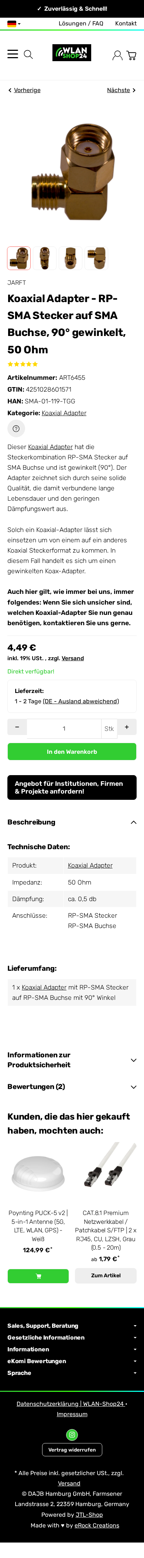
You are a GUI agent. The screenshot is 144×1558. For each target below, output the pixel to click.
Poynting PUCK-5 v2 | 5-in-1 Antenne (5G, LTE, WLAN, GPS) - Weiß (38, 1226)
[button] (18, 258)
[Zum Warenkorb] (131, 55)
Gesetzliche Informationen (46, 1338)
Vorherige (27, 90)
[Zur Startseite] (71, 55)
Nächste (118, 90)
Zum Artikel (106, 1275)
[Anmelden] (117, 55)
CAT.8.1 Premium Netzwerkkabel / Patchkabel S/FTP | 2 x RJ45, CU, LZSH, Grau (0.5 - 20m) (106, 1230)
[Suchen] (28, 54)
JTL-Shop (89, 1514)
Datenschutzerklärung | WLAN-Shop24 (71, 1403)
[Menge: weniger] (17, 727)
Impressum (72, 1414)
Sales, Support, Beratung (42, 1326)
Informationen (28, 1349)
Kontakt (126, 23)
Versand (73, 658)
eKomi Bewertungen (36, 1361)
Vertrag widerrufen (72, 1450)
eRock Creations (97, 1525)
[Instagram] (72, 1435)
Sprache (19, 1373)
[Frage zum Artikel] (16, 428)
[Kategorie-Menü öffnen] (12, 54)
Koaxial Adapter (64, 413)
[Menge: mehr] (127, 727)
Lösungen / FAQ (81, 23)
